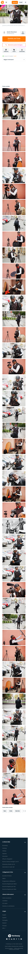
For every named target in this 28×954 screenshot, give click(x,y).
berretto (17, 810)
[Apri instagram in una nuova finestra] (8, 940)
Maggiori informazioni (9, 58)
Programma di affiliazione (8, 882)
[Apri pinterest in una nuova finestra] (13, 940)
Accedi (20, 2)
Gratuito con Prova (14, 39)
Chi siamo (4, 904)
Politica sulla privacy (18, 949)
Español (4, 918)
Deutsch (4, 924)
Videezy (4, 850)
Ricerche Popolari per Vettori (9, 885)
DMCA (3, 879)
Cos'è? (15, 56)
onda (10, 810)
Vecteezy (4, 847)
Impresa (4, 852)
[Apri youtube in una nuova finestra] (20, 940)
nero (5, 810)
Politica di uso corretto (13, 950)
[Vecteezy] (2, 2)
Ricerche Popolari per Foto (9, 887)
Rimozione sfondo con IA (8, 865)
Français (4, 926)
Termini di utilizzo (8, 949)
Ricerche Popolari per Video (9, 890)
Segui (23, 33)
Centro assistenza (6, 899)
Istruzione (4, 855)
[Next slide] (22, 810)
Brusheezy (5, 844)
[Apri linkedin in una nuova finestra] (11, 940)
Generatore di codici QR (8, 868)
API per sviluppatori (7, 858)
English (4, 916)
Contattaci (4, 901)
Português (5, 921)
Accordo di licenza (6, 877)
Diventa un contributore (8, 907)
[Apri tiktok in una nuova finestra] (15, 940)
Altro (3, 929)
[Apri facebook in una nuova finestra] (6, 940)
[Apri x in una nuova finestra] (18, 940)
